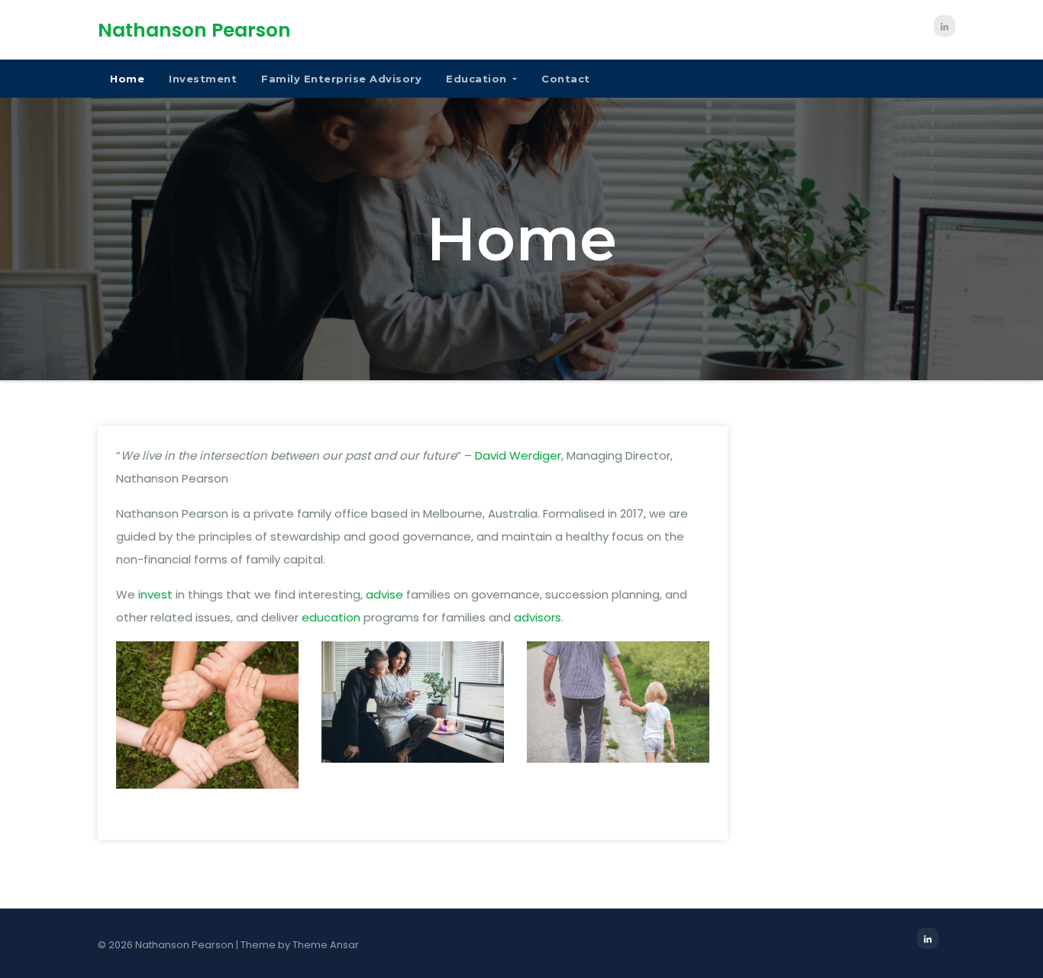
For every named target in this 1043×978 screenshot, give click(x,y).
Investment (203, 79)
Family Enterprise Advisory (341, 79)
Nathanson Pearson (194, 30)
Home (127, 79)
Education (478, 79)
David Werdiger (518, 455)
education (331, 617)
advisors (537, 617)
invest (155, 594)
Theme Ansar (325, 945)
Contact (565, 79)
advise (384, 594)
